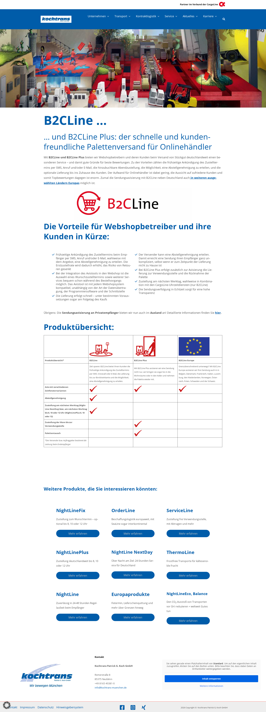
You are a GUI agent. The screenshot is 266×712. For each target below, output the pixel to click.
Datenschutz (46, 707)
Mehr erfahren (78, 533)
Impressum (27, 707)
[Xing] (143, 707)
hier (218, 313)
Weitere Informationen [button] (211, 686)
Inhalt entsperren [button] (211, 678)
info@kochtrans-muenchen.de (111, 687)
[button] (107, 16)
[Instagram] (133, 707)
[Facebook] (122, 707)
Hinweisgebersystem (69, 707)
